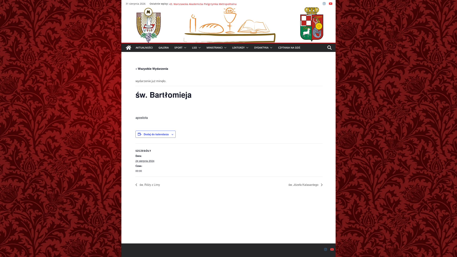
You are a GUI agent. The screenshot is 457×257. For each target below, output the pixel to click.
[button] (184, 47)
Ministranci (215, 47)
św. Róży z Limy (149, 185)
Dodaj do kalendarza (156, 134)
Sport (178, 47)
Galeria (164, 47)
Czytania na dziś (289, 47)
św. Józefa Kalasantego (303, 185)
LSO (194, 47)
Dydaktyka (261, 47)
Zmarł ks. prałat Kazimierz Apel (188, 3)
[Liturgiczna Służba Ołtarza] (128, 47)
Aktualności (144, 47)
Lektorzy (238, 47)
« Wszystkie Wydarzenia (151, 69)
